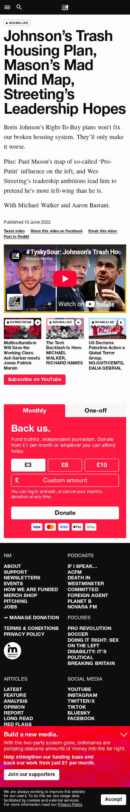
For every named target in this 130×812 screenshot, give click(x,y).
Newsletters (22, 578)
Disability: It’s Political (87, 654)
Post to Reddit (16, 236)
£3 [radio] (28, 464)
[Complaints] (12, 651)
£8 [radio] (64, 464)
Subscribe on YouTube (34, 379)
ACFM (75, 572)
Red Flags (18, 724)
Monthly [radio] (34, 410)
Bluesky (79, 713)
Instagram (82, 695)
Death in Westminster (86, 581)
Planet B (80, 601)
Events (13, 583)
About (12, 566)
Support (15, 572)
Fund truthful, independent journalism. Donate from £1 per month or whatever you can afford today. (63, 445)
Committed (83, 589)
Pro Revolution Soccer (90, 631)
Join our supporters (31, 774)
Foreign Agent (88, 595)
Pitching (15, 601)
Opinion (14, 707)
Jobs (10, 607)
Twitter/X (81, 701)
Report (14, 713)
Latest (13, 689)
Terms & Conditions (31, 628)
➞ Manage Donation (31, 617)
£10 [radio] (102, 464)
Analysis (15, 701)
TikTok (77, 707)
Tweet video (14, 231)
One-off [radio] (96, 410)
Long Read (18, 718)
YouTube (80, 689)
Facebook (81, 718)
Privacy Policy (24, 634)
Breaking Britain (91, 663)
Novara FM (82, 607)
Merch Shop (20, 595)
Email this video (102, 231)
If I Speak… (83, 566)
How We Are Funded (31, 589)
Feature (15, 695)
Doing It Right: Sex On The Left (93, 643)
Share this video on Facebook (56, 231)
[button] (9, 7)
